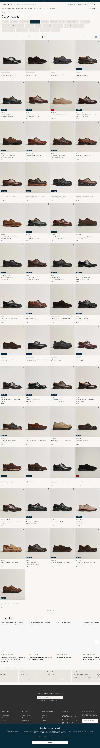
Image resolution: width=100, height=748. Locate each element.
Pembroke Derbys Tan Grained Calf (35, 155)
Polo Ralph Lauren (30, 194)
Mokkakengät (58, 25)
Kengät (13, 8)
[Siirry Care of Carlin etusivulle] (7, 4)
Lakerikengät (29, 25)
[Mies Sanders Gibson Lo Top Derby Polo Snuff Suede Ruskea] (37, 421)
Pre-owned (49, 8)
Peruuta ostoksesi (26, 723)
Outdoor (39, 8)
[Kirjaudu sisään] (92, 4)
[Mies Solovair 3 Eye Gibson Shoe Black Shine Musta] (12, 299)
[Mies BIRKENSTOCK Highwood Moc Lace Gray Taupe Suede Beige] (62, 421)
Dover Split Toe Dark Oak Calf (8, 196)
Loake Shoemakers (5, 71)
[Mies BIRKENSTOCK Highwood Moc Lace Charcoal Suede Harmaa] (62, 340)
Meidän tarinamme (6, 717)
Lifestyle (30, 8)
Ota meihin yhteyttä (26, 717)
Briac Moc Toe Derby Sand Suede (9, 562)
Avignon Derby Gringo (31, 562)
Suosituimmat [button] (83, 37)
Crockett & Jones (30, 153)
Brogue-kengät (24, 21)
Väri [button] (30, 37)
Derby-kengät (35, 21)
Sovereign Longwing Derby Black (59, 481)
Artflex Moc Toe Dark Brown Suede (60, 562)
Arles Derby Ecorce (31, 114)
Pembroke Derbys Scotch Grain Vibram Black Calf (36, 359)
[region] (50, 676)
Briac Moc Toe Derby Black (58, 521)
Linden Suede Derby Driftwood (59, 114)
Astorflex (3, 234)
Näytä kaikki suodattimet (50, 37)
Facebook (44, 717)
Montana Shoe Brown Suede (8, 155)
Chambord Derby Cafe (31, 277)
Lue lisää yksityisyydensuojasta (50, 700)
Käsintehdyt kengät (72, 21)
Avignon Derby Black (31, 237)
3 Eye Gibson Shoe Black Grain (59, 74)
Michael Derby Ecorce (56, 237)
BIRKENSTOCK (54, 356)
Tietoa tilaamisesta (26, 715)
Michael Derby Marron (31, 318)
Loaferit (38, 25)
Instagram (44, 715)
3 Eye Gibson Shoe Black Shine (9, 318)
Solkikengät (68, 25)
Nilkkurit (20, 25)
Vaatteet (9, 8)
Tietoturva (4, 720)
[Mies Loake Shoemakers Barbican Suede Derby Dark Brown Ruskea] (37, 55)
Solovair (53, 71)
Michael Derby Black (6, 114)
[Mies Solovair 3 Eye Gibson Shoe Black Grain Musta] (62, 55)
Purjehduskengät (22, 30)
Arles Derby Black (55, 277)
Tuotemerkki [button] (15, 37)
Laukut (25, 8)
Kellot (22, 8)
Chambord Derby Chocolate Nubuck (10, 481)
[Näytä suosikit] (95, 4)
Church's (28, 397)
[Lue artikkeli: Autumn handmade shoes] (68, 642)
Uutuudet (4, 8)
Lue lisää (63, 732)
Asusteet (18, 8)
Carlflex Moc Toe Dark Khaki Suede (10, 603)
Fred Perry (53, 112)
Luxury (53, 8)
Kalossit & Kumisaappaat (57, 21)
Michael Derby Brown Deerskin (8, 440)
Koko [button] (23, 37)
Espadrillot (45, 21)
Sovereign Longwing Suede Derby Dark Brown (61, 318)
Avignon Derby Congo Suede (33, 481)
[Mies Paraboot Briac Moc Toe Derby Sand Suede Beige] (12, 543)
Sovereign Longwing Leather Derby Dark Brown (11, 522)
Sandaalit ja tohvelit (8, 30)
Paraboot (3, 112)
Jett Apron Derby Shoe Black (8, 277)
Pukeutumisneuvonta (84, 4)
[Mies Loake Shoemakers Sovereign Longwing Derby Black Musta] (62, 462)
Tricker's (3, 356)
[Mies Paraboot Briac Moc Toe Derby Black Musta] (62, 503)
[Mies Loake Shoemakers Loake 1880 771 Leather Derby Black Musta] (12, 55)
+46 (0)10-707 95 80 (71, 722)
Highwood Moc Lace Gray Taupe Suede (61, 440)
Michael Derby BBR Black (32, 521)
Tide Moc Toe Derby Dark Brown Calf (10, 399)
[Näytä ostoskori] (97, 4)
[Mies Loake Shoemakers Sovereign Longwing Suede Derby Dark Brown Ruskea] (62, 299)
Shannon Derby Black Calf (32, 399)
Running (44, 8)
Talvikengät (55, 30)
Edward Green (4, 194)
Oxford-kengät (79, 25)
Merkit (34, 8)
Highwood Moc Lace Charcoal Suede (60, 359)
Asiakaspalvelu (71, 4)
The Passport (5, 715)
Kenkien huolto (45, 30)
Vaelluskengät (85, 21)
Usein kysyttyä (25, 720)
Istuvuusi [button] (37, 37)
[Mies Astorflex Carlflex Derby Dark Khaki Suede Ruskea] (12, 218)
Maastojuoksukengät (8, 25)
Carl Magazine (92, 8)
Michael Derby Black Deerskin (58, 196)
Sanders (28, 438)
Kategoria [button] (5, 37)
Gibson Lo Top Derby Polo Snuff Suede (36, 440)
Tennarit (5, 21)
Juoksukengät (47, 25)
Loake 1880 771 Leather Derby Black (10, 74)
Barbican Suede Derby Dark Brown (35, 74)
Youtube (44, 720)
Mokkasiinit (14, 21)
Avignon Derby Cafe (56, 399)
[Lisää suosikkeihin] (23, 41)
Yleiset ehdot (5, 723)
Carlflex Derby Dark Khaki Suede (9, 237)
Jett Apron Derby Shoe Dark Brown (35, 196)
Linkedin (44, 723)
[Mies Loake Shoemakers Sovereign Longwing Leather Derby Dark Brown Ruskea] (12, 503)
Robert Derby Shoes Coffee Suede (9, 359)
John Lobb (3, 397)
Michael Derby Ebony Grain (58, 155)
